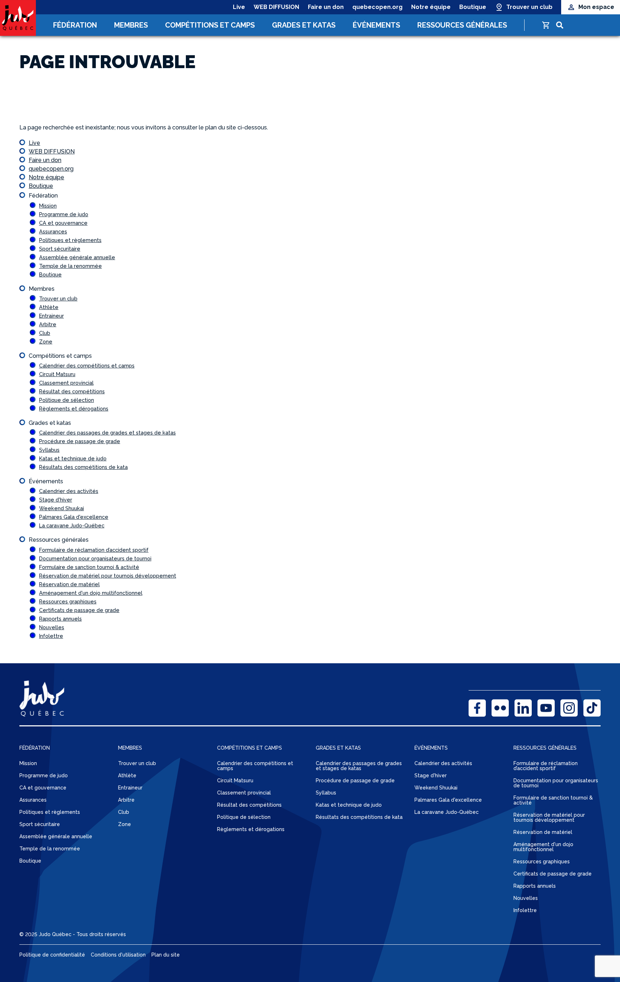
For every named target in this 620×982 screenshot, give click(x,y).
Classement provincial (66, 383)
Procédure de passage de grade (79, 441)
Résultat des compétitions (72, 391)
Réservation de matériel (69, 584)
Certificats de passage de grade (79, 610)
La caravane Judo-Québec (71, 525)
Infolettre (51, 636)
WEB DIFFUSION (276, 7)
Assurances (53, 231)
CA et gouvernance (63, 223)
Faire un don (326, 7)
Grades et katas (303, 25)
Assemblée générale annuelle (77, 257)
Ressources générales (462, 25)
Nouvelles (51, 627)
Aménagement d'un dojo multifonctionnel (90, 593)
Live (239, 7)
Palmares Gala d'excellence (73, 517)
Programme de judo (63, 214)
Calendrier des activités (68, 491)
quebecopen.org (377, 7)
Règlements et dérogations (73, 408)
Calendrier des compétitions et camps (87, 365)
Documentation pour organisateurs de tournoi (95, 558)
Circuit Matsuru (57, 374)
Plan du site (165, 955)
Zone (45, 341)
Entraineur (51, 316)
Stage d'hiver (55, 500)
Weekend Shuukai (61, 508)
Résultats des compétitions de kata (83, 467)
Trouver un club (529, 7)
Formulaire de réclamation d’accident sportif (94, 550)
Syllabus (49, 450)
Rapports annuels (60, 619)
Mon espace (596, 7)
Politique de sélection (66, 400)
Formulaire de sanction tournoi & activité (89, 567)
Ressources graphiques (68, 601)
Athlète (48, 307)
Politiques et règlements (70, 240)
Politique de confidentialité (52, 955)
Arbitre (47, 324)
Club (44, 333)
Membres (131, 25)
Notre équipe (431, 7)
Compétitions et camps (210, 25)
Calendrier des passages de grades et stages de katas (107, 433)
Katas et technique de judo (73, 458)
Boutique (472, 7)
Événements (376, 25)
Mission (48, 206)
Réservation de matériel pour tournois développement (107, 576)
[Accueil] (18, 18)
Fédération (75, 25)
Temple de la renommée (70, 266)
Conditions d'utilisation (118, 955)
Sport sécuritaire (59, 249)
